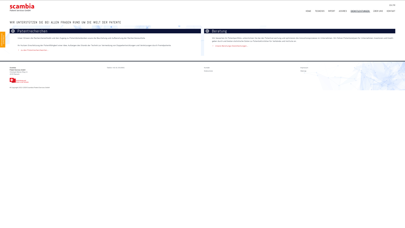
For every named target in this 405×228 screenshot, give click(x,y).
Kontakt (391, 11)
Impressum (304, 68)
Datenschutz (208, 71)
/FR (393, 5)
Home (309, 11)
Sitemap (303, 71)
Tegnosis (320, 11)
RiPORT (332, 11)
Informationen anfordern (2, 39)
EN (390, 5)
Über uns (378, 11)
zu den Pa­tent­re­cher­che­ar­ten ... (34, 50)
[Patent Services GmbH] (57, 7)
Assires (343, 11)
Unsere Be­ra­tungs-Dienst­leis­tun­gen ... (231, 46)
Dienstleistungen (360, 11)
